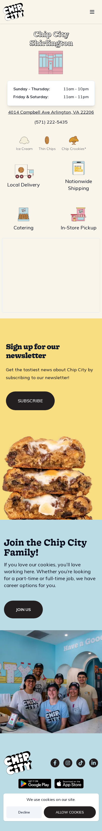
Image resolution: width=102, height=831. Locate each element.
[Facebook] (55, 762)
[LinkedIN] (93, 762)
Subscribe (30, 401)
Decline (24, 812)
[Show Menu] (92, 12)
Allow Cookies (70, 812)
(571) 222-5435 (51, 122)
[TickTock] (80, 762)
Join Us (23, 609)
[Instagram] (67, 762)
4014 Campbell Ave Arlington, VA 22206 (51, 112)
